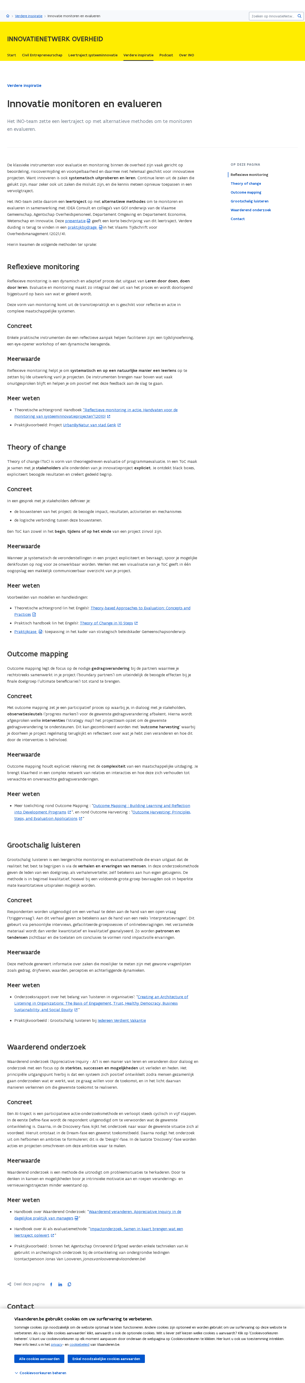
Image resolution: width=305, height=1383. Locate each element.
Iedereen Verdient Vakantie (122, 1020)
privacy (56, 1344)
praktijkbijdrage (83, 227)
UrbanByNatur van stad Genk (89, 425)
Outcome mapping (246, 192)
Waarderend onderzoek (251, 210)
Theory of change (246, 183)
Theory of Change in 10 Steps (106, 623)
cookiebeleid (79, 1344)
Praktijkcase (25, 631)
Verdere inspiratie (28, 16)
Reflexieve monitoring (249, 174)
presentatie (75, 220)
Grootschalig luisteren (250, 201)
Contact (238, 218)
